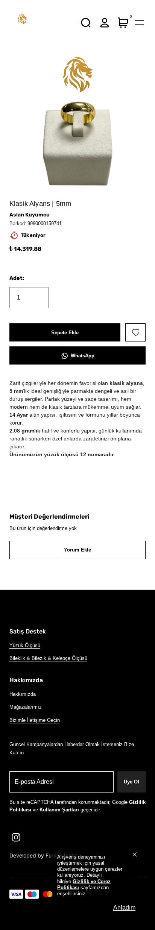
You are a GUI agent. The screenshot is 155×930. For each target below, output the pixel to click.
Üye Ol (131, 782)
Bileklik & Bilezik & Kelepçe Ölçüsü (48, 658)
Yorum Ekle (77, 550)
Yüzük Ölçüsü (24, 645)
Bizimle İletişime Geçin (34, 720)
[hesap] (104, 22)
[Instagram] (16, 837)
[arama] (86, 22)
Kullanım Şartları (59, 810)
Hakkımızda (22, 694)
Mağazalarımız (25, 707)
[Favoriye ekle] (135, 332)
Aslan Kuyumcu (29, 215)
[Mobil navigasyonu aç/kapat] (140, 23)
